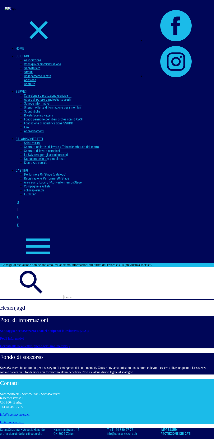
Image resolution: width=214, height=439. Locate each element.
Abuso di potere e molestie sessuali (47, 99)
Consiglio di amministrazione (42, 64)
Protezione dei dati (176, 434)
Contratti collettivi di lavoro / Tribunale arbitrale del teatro (61, 147)
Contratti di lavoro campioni (42, 151)
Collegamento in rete (37, 76)
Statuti (28, 72)
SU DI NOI (22, 56)
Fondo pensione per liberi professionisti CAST (54, 119)
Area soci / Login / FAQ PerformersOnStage (53, 182)
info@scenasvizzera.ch (15, 414)
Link (26, 127)
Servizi (21, 92)
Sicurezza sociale (35, 163)
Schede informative (37, 103)
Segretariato (32, 68)
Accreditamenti (34, 131)
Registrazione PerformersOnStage (46, 178)
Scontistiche (32, 111)
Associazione (32, 60)
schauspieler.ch (34, 190)
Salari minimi (32, 143)
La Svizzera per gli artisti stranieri (46, 155)
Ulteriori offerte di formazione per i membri (53, 107)
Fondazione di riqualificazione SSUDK (49, 123)
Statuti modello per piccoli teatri (45, 159)
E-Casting (30, 194)
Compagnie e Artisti (37, 186)
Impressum (168, 430)
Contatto (29, 84)
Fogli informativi (12, 338)
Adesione (30, 80)
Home (20, 49)
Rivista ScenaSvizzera (38, 115)
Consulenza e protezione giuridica (46, 95)
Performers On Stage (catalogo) (45, 174)
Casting (22, 170)
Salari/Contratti (29, 139)
